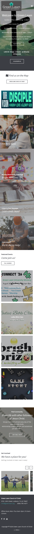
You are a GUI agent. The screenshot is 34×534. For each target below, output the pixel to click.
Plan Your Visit (17, 44)
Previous (27, 467)
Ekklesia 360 (17, 530)
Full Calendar (7, 263)
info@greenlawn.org (8, 503)
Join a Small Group (17, 435)
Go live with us (17, 61)
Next (31, 467)
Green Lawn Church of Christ (17, 81)
